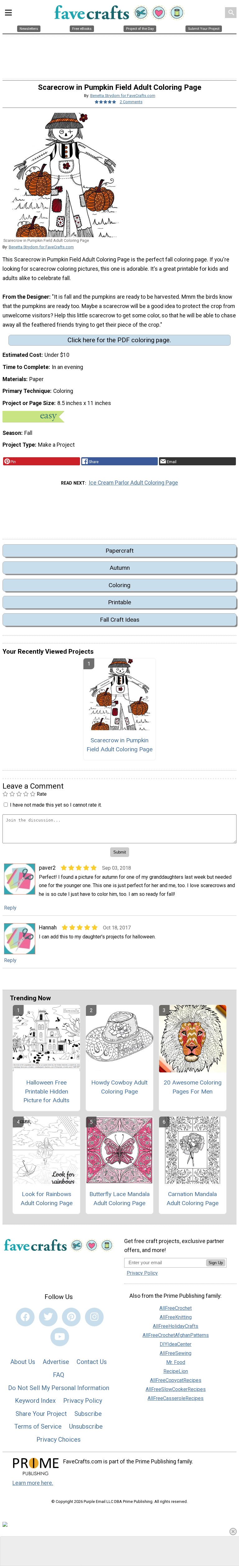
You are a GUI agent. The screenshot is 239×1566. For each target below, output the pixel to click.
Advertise (56, 1362)
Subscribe (88, 1413)
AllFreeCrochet (175, 1308)
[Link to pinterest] (71, 1317)
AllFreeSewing (175, 1353)
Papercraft (119, 550)
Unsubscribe (86, 1426)
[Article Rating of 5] (105, 101)
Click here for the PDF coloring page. (119, 340)
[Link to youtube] (59, 1337)
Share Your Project (41, 1413)
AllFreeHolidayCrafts (175, 1326)
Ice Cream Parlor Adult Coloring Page (133, 483)
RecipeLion (175, 1371)
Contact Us (92, 1362)
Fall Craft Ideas (119, 619)
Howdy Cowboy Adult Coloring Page (119, 1087)
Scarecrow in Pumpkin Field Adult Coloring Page (119, 745)
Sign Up (216, 1262)
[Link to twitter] (48, 1317)
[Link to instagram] (94, 1317)
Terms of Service (38, 1426)
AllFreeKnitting (176, 1317)
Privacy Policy (82, 1400)
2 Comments (131, 101)
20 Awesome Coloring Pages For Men (193, 1087)
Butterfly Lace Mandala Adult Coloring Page (119, 1199)
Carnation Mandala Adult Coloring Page (192, 1199)
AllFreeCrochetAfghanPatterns (176, 1335)
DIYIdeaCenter (175, 1344)
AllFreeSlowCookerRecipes (176, 1389)
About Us (22, 1362)
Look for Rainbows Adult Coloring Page (47, 1199)
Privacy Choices (58, 1439)
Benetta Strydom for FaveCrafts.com (122, 95)
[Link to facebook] (25, 1317)
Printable (119, 602)
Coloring (119, 585)
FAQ (58, 1375)
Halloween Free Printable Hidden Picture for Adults (46, 1091)
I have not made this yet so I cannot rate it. (56, 805)
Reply (10, 908)
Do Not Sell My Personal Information (58, 1388)
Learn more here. (32, 1483)
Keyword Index (35, 1400)
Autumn (120, 567)
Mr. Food (175, 1362)
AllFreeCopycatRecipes (175, 1380)
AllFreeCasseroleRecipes (176, 1398)
